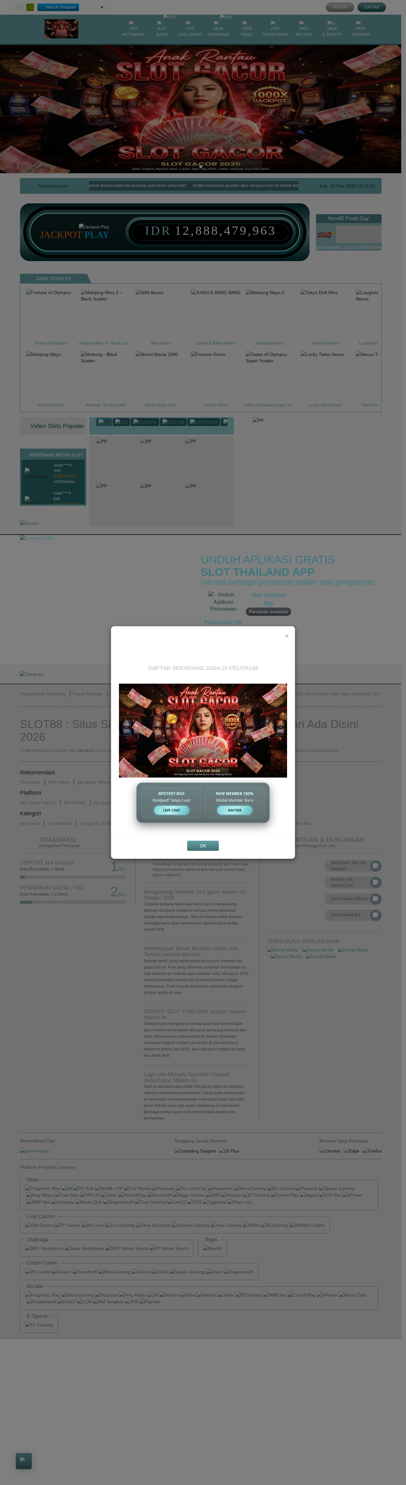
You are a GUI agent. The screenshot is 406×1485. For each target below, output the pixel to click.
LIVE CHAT (171, 810)
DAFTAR (234, 810)
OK (203, 845)
